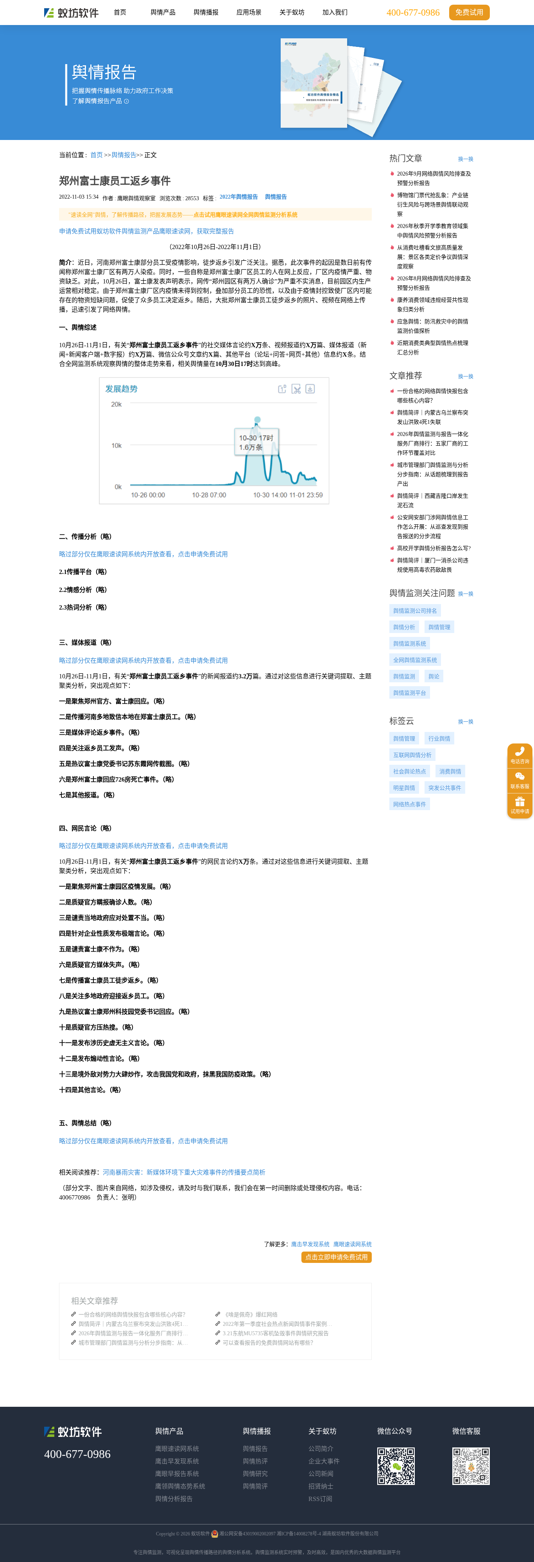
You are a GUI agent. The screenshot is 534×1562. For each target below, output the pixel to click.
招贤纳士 (320, 1486)
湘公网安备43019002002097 (247, 1534)
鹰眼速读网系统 (352, 1244)
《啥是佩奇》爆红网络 (250, 1315)
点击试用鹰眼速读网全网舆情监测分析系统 (245, 215)
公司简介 (320, 1448)
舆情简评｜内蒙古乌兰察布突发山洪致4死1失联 (135, 1324)
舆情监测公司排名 (415, 611)
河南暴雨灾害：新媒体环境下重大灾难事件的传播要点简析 (184, 1172)
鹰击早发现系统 (310, 1244)
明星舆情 (404, 788)
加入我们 (335, 12)
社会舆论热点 (409, 772)
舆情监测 (404, 677)
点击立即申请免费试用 (336, 1257)
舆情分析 (404, 627)
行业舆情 (439, 739)
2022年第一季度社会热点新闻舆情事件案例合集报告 (279, 1324)
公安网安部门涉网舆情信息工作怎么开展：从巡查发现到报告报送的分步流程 (432, 527)
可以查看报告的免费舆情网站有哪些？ (269, 1343)
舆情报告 (255, 1448)
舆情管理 (439, 627)
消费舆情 (450, 772)
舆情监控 (71, 13)
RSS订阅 (320, 1499)
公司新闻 (320, 1474)
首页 (120, 12)
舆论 (433, 677)
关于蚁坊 (292, 12)
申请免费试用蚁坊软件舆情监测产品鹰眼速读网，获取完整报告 (146, 231)
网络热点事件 (409, 804)
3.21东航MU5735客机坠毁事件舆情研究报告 (276, 1333)
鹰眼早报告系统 (177, 1474)
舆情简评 (255, 1486)
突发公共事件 (444, 788)
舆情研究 (255, 1474)
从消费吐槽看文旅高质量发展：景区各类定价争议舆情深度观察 (432, 257)
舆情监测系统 (409, 644)
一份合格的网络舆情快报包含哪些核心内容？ (133, 1315)
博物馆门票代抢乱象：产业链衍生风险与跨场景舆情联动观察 (432, 204)
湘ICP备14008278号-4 (299, 1534)
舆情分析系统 (236, 1552)
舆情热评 (255, 1461)
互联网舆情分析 (412, 755)
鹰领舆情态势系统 (180, 1486)
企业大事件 (324, 1461)
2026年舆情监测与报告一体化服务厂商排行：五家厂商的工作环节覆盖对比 (135, 1333)
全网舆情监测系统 (415, 660)
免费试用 (469, 12)
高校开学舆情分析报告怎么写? (434, 548)
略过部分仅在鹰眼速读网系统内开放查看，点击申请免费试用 (143, 554)
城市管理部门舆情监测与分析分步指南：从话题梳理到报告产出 (135, 1343)
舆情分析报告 (174, 1499)
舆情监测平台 (409, 693)
